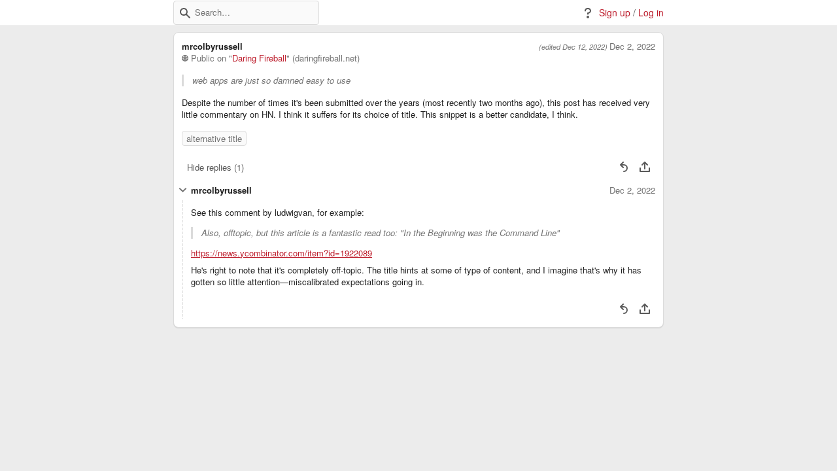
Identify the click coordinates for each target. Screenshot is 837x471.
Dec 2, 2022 (632, 46)
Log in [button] (651, 13)
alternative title (214, 138)
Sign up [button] (614, 13)
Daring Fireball (259, 58)
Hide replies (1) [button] (215, 167)
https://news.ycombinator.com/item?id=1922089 (281, 253)
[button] (185, 13)
